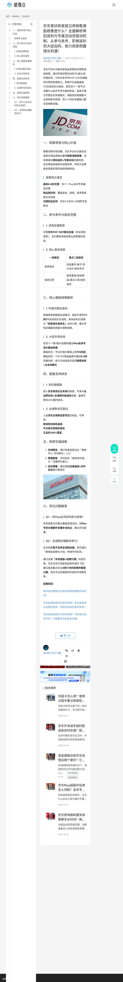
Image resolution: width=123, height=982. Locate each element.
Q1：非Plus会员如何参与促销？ (23, 104)
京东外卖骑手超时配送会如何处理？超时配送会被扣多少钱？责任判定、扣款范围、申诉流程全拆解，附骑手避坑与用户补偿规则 (71, 728)
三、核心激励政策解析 (22, 63)
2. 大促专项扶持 (21, 73)
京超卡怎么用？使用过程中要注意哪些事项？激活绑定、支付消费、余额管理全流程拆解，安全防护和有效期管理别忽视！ (71, 698)
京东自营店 (73, 773)
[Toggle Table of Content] (31, 24)
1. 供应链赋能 (20, 83)
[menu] (114, 4)
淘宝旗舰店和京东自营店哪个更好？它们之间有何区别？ (71, 758)
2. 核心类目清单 (21, 56)
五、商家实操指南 (21, 92)
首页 (8, 16)
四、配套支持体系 (21, 78)
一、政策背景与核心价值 (22, 32)
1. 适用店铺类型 (21, 51)
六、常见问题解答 (21, 97)
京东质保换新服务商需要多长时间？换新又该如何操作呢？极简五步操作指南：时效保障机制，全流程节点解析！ (71, 817)
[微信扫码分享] (66, 650)
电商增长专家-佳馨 (52, 58)
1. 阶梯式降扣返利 (22, 69)
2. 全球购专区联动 (22, 87)
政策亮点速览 (20, 38)
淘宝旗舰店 (73, 777)
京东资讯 (47, 61)
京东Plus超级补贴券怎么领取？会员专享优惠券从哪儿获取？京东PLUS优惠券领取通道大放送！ (72, 787)
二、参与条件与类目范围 (22, 45)
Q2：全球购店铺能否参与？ (23, 112)
